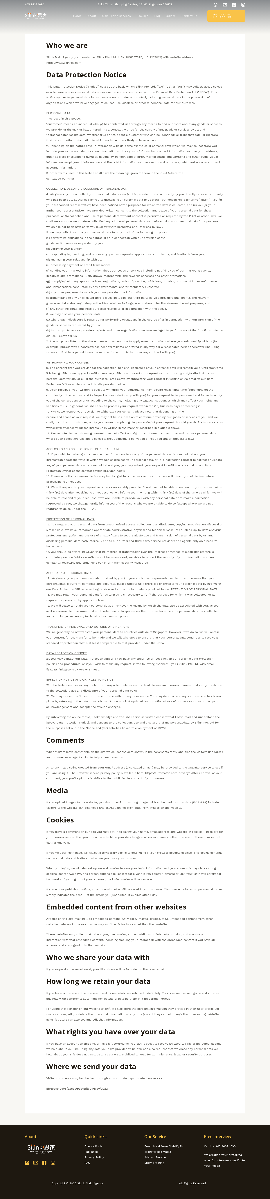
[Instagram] (243, 5)
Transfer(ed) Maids (157, 1151)
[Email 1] (225, 5)
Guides (171, 16)
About (91, 16)
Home (77, 16)
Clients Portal (94, 1146)
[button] (226, 16)
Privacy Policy (94, 1157)
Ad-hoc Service (155, 1157)
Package (142, 16)
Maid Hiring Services (116, 16)
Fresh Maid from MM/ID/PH (163, 1146)
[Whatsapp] (27, 1162)
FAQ (157, 16)
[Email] (35, 1162)
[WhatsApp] (215, 5)
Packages (91, 1151)
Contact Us (189, 16)
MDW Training (154, 1162)
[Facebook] (234, 5)
